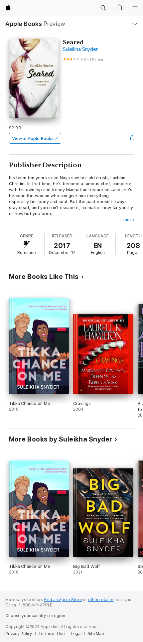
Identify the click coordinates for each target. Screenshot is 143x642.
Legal (76, 633)
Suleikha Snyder (80, 49)
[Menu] (135, 8)
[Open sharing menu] (132, 138)
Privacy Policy (18, 633)
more (128, 219)
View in (33, 138)
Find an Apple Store (63, 599)
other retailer (100, 599)
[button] (103, 8)
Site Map (95, 633)
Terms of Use (51, 633)
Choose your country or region (35, 615)
